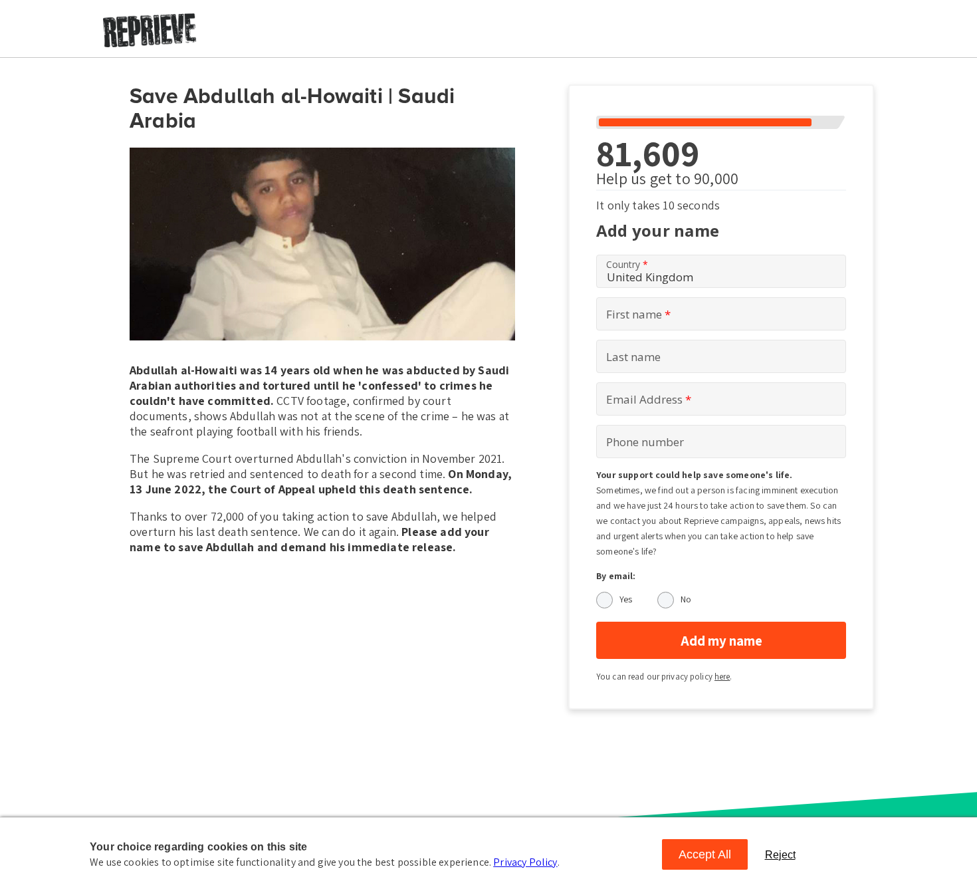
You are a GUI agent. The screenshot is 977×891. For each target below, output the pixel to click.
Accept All (705, 854)
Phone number (645, 441)
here (722, 676)
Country (627, 264)
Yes (625, 599)
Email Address (648, 399)
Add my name (721, 641)
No (686, 599)
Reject (780, 854)
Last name (633, 356)
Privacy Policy (525, 862)
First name (638, 314)
